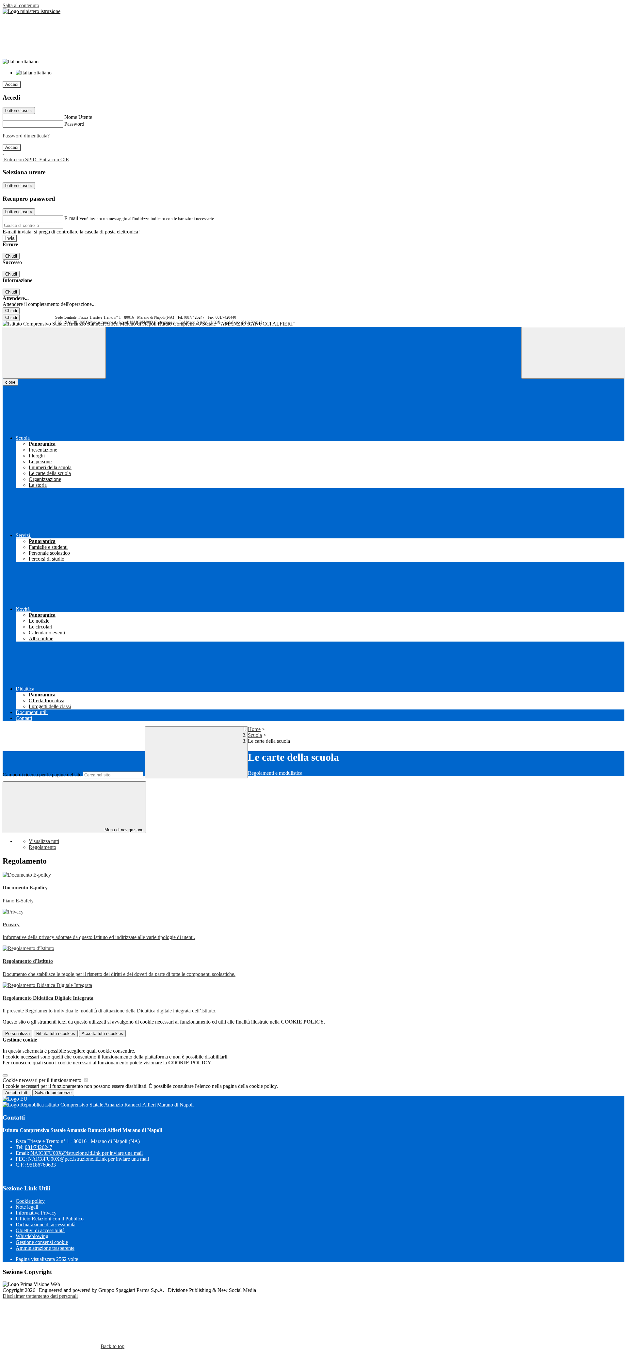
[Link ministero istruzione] (31, 11)
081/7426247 (38, 1147)
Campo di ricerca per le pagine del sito (42, 774)
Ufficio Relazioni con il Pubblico (50, 1218)
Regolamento (42, 847)
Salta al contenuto (21, 5)
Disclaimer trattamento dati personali (40, 1296)
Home (254, 729)
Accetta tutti (102, 1033)
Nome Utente (78, 117)
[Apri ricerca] (572, 353)
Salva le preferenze (53, 1092)
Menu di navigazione (123, 829)
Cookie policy (30, 1201)
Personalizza (17, 1033)
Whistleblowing (32, 1236)
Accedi (11, 84)
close (10, 382)
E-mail (71, 218)
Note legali (27, 1207)
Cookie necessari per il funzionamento (43, 1080)
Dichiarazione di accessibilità (45, 1224)
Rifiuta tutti (55, 1033)
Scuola (255, 735)
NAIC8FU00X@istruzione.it (86, 1153)
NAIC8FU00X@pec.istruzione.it (88, 1159)
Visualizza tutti (44, 841)
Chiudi (11, 256)
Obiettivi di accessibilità (40, 1230)
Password (74, 124)
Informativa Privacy (36, 1213)
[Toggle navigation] (54, 353)
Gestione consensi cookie (42, 1242)
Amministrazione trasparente (45, 1248)
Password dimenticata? (26, 135)
